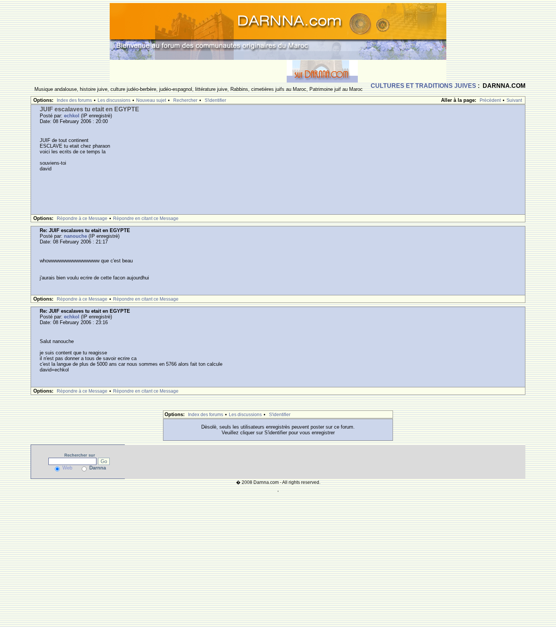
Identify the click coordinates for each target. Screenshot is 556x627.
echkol (71, 116)
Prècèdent (490, 100)
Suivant (514, 100)
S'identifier (215, 100)
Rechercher (185, 100)
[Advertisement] (198, 71)
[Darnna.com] (278, 31)
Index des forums (74, 100)
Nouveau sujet (151, 100)
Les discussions (114, 100)
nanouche (75, 236)
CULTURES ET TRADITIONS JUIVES (423, 86)
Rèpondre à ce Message (82, 218)
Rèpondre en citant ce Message (146, 218)
